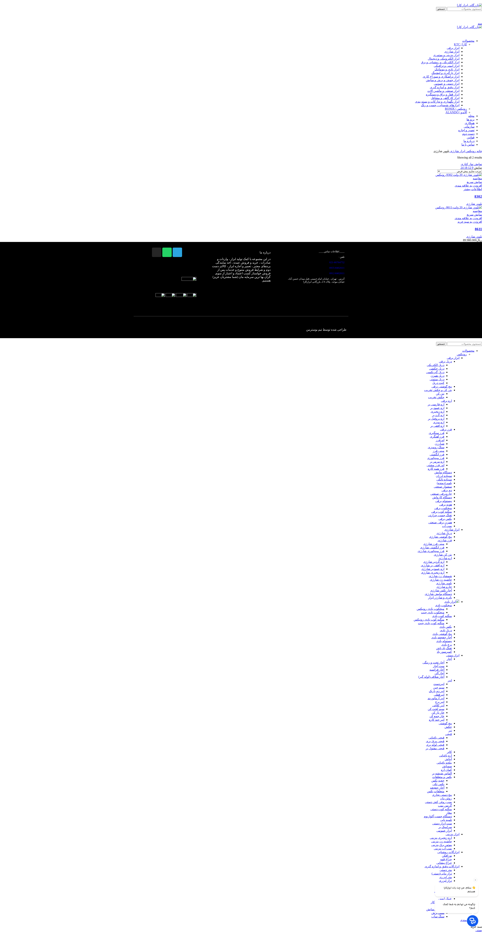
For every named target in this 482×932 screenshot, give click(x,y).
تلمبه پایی (446, 819)
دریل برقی (445, 361)
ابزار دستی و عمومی (446, 83)
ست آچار (438, 666)
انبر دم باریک (436, 691)
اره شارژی (445, 558)
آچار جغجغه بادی (441, 637)
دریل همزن (437, 375)
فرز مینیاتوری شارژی (431, 551)
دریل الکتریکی (435, 365)
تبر (450, 730)
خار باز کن (438, 712)
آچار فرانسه (436, 669)
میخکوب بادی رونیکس (430, 608)
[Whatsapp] (167, 252)
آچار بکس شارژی (441, 590)
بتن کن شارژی (443, 554)
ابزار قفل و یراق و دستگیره (442, 94)
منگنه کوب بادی (442, 616)
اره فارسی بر (436, 404)
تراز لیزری (445, 880)
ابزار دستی (452, 655)
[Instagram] (156, 252)
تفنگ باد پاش (444, 648)
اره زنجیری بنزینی (441, 837)
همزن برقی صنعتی (440, 522)
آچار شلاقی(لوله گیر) (431, 676)
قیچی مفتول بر (435, 748)
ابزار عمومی (444, 830)
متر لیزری (445, 877)
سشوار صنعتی (443, 486)
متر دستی (446, 870)
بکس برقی (445, 518)
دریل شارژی (444, 533)
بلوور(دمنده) (444, 483)
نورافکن (447, 855)
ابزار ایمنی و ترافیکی (446, 65)
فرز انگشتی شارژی (432, 547)
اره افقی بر (437, 425)
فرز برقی (446, 429)
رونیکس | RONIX (456, 108)
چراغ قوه (446, 859)
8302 (478, 196)
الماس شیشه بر (442, 773)
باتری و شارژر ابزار (440, 597)
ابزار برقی (453, 48)
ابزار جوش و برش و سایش (442, 80)
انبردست (438, 684)
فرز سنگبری (436, 433)
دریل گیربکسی (435, 372)
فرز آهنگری (437, 436)
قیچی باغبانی (436, 737)
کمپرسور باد (444, 651)
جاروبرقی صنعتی (441, 493)
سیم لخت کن (436, 709)
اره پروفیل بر (436, 418)
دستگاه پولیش (443, 472)
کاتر (449, 752)
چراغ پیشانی (444, 862)
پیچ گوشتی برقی (442, 386)
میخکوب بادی (443, 605)
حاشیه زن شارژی (441, 579)
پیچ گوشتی (445, 723)
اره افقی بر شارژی (432, 565)
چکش (448, 726)
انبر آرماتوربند (436, 698)
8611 (478, 229)
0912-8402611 (337, 273)
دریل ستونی (437, 379)
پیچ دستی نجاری (442, 794)
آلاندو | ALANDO (456, 112)
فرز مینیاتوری (435, 458)
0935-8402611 (337, 267)
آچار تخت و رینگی (433, 662)
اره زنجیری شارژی (432, 572)
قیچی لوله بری (435, 744)
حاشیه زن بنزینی (441, 841)
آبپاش (448, 759)
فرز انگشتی (437, 454)
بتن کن (440, 393)
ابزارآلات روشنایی (448, 852)
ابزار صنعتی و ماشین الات (443, 90)
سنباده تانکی (444, 479)
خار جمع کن (436, 716)
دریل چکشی (436, 368)
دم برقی (447, 490)
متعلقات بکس (435, 791)
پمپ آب (447, 526)
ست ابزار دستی (442, 823)
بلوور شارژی (474, 203)
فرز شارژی (445, 540)
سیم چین (438, 687)
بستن (478, 930)
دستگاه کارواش (442, 497)
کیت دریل (438, 382)
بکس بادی (445, 626)
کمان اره (446, 769)
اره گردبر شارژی (433, 561)
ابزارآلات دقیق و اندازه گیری (442, 866)
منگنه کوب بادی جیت (431, 623)
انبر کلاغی (438, 705)
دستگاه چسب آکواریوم (438, 816)
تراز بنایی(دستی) (442, 873)
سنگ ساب (437, 916)
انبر (450, 680)
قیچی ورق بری (435, 741)
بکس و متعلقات (442, 777)
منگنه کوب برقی (441, 511)
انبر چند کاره (436, 719)
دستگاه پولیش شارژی (438, 594)
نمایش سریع (474, 182)
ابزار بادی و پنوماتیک (447, 69)
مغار (449, 812)
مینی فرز (438, 450)
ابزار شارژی (451, 51)
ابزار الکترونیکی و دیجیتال (443, 58)
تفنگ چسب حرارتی (440, 515)
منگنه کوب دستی (441, 809)
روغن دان (446, 798)
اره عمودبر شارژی (432, 568)
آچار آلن (439, 673)
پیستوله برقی (443, 501)
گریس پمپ (445, 805)
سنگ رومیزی (436, 447)
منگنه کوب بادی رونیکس (429, 619)
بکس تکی (438, 784)
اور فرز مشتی (435, 465)
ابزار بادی (450, 601)
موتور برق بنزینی (441, 845)
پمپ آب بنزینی (443, 848)
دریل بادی (446, 630)
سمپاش (447, 766)
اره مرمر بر (437, 461)
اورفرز (440, 440)
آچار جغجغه (437, 787)
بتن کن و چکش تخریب (438, 390)
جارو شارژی (444, 586)
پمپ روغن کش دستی (438, 802)
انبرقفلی (439, 694)
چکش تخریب (436, 397)
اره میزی (438, 422)
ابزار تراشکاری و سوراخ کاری (441, 76)
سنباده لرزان (444, 475)
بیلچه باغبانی (444, 762)
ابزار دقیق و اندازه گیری (444, 87)
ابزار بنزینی (452, 834)
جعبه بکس (437, 780)
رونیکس (470, 151)
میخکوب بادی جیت (432, 612)
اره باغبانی (445, 755)
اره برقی (446, 400)
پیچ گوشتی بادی (442, 633)
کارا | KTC (460, 44)
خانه (479, 151)
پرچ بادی (446, 644)
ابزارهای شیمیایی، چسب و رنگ (440, 105)
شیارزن (439, 443)
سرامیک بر (445, 827)
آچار (449, 658)
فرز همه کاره (436, 468)
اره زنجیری (437, 411)
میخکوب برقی (443, 508)
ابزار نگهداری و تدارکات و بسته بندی (437, 101)
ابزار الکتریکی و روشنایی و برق (440, 62)
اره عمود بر (437, 408)
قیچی (448, 734)
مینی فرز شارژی (433, 543)
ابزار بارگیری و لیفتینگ (445, 73)
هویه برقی (445, 504)
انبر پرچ (439, 701)
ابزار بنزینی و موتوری (446, 55)
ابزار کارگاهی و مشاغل (445, 98)
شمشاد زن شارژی (440, 576)
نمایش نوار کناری (471, 164)
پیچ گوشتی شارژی (440, 536)
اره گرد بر (438, 415)
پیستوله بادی (444, 641)
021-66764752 (337, 262)
